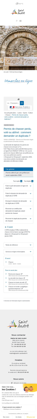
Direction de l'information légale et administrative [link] (17, 300)
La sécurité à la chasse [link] (15, 278)
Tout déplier (27, 181)
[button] (20, 20)
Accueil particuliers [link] (10, 113)
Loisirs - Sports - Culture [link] (25, 113)
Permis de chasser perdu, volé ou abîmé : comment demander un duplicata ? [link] (16, 117)
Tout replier (16, 181)
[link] (18, 12)
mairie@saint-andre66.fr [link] (18, 353)
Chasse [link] (8, 115)
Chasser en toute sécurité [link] (16, 282)
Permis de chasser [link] (14, 274)
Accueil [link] (6, 72)
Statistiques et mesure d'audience (12, 409)
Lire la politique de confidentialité (10, 403)
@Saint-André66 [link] (20, 383)
